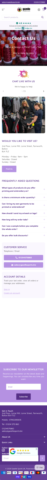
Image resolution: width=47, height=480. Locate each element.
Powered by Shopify (34, 469)
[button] (3, 91)
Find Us (9, 169)
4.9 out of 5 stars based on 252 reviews (23, 26)
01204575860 (25, 257)
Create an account (12, 293)
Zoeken (42, 17)
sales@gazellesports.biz (11, 2)
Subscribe (23, 397)
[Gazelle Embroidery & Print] (12, 451)
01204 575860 (39, 2)
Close (23, 437)
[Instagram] (3, 450)
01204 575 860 (12, 424)
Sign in (7, 289)
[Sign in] (39, 10)
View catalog (3, 10)
